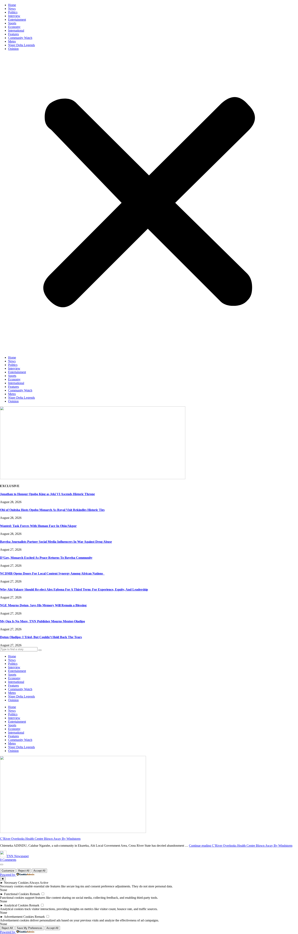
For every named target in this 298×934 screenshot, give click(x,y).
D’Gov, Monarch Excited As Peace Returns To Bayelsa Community (46, 557)
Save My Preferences (29, 928)
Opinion (13, 48)
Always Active (38, 882)
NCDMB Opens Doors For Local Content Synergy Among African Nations (52, 573)
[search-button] (40, 650)
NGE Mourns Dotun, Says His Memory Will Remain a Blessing (43, 605)
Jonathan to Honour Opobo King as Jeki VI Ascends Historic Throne (47, 494)
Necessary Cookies (16, 882)
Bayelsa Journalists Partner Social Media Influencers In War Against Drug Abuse (56, 541)
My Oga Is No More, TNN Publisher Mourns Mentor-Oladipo (42, 621)
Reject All (23, 870)
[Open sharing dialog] (1, 864)
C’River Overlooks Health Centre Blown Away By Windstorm (40, 838)
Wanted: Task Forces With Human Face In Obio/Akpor (38, 526)
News (12, 8)
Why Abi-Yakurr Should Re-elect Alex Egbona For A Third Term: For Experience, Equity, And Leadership (74, 589)
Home (12, 5)
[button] (149, 203)
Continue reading (240, 845)
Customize (8, 870)
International (16, 30)
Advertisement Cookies (19, 916)
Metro (12, 41)
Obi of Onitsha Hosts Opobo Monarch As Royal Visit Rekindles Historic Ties (52, 510)
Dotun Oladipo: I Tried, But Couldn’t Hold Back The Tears (41, 637)
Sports (12, 23)
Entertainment (17, 19)
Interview (14, 16)
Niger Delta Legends (21, 45)
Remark (35, 894)
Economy (14, 27)
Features (13, 34)
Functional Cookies (16, 894)
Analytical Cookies (16, 905)
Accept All (39, 870)
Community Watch (20, 38)
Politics (12, 12)
